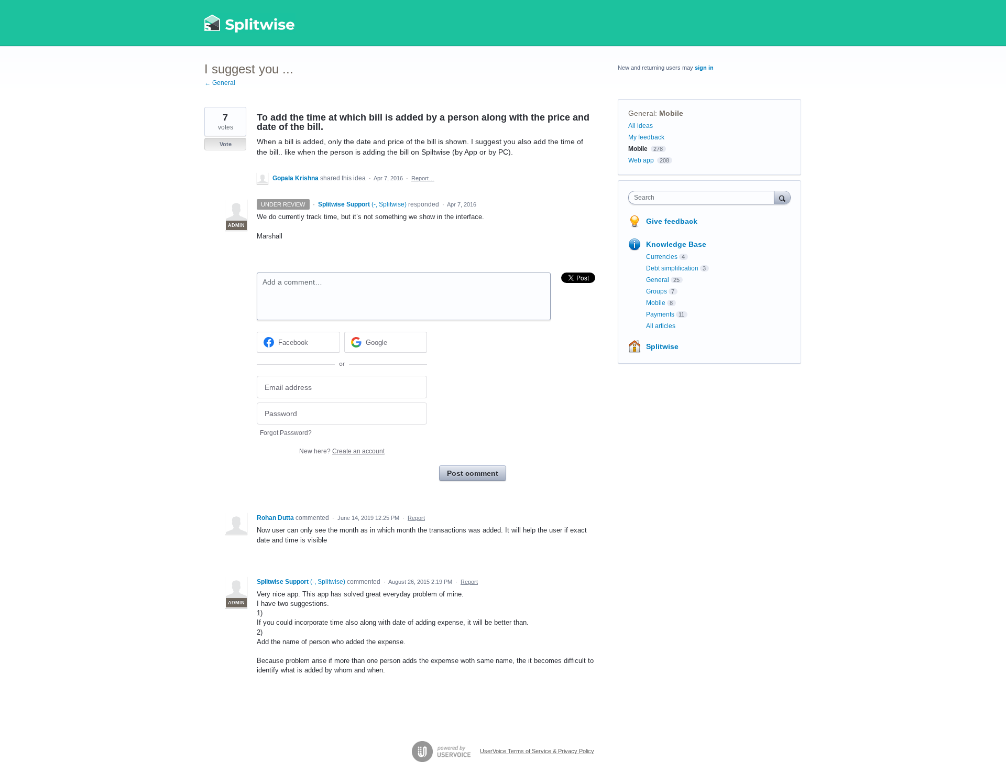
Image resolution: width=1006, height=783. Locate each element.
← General (219, 82)
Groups (656, 291)
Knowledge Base (676, 244)
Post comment (472, 473)
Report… (422, 178)
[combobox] (703, 197)
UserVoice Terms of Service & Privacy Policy (537, 751)
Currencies (661, 256)
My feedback (646, 137)
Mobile (671, 113)
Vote (226, 144)
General (641, 113)
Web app (641, 160)
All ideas (640, 125)
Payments (660, 314)
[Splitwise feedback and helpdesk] (250, 23)
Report (416, 518)
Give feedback (671, 221)
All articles (660, 326)
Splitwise (662, 346)
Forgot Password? (286, 433)
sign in (704, 67)
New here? (342, 451)
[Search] (782, 197)
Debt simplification (672, 268)
